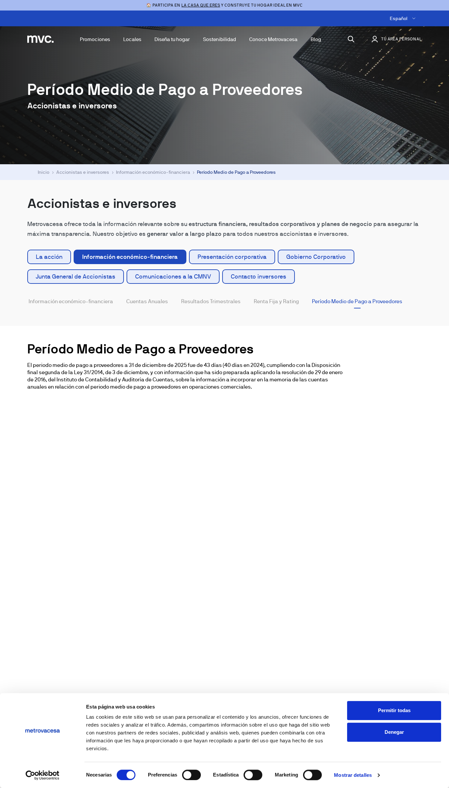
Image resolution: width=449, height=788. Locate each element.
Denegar (394, 732)
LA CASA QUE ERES (200, 5)
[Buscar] (351, 39)
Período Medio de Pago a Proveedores (357, 301)
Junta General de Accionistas (75, 276)
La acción (49, 257)
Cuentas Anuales (147, 301)
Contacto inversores (258, 276)
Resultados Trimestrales (211, 301)
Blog (316, 39)
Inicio (43, 172)
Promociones (95, 39)
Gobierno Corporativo (316, 257)
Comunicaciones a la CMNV (173, 276)
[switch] (191, 775)
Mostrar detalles (353, 775)
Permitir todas (394, 710)
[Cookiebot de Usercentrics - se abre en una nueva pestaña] (42, 775)
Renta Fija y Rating (276, 301)
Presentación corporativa (232, 257)
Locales (132, 39)
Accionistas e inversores (82, 172)
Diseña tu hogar (172, 39)
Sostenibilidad (219, 39)
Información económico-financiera (153, 172)
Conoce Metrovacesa (273, 39)
